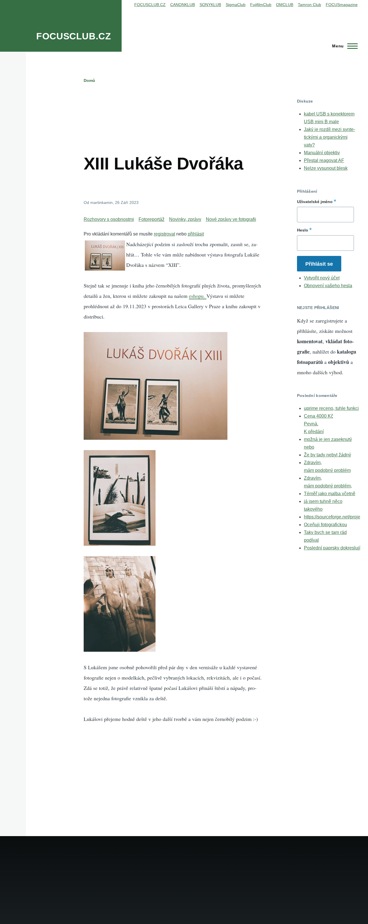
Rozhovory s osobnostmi (109, 219)
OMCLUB (284, 4)
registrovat (164, 234)
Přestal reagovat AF (324, 160)
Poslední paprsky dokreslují (332, 547)
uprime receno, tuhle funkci (331, 408)
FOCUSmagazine (342, 4)
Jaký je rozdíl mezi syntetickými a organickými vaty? (329, 137)
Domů (89, 80)
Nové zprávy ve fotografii (231, 219)
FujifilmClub (260, 4)
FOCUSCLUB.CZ (73, 36)
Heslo (302, 230)
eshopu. (197, 295)
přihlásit (196, 234)
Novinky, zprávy (185, 219)
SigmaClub (236, 4)
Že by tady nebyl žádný (327, 454)
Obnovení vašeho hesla (328, 285)
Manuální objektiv (322, 152)
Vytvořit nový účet (322, 277)
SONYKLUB (210, 4)
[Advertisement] (188, 111)
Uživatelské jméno (315, 201)
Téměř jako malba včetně (329, 493)
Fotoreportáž (151, 219)
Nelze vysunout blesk (326, 168)
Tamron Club (309, 4)
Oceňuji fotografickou (325, 524)
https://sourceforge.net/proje (332, 516)
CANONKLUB (182, 4)
